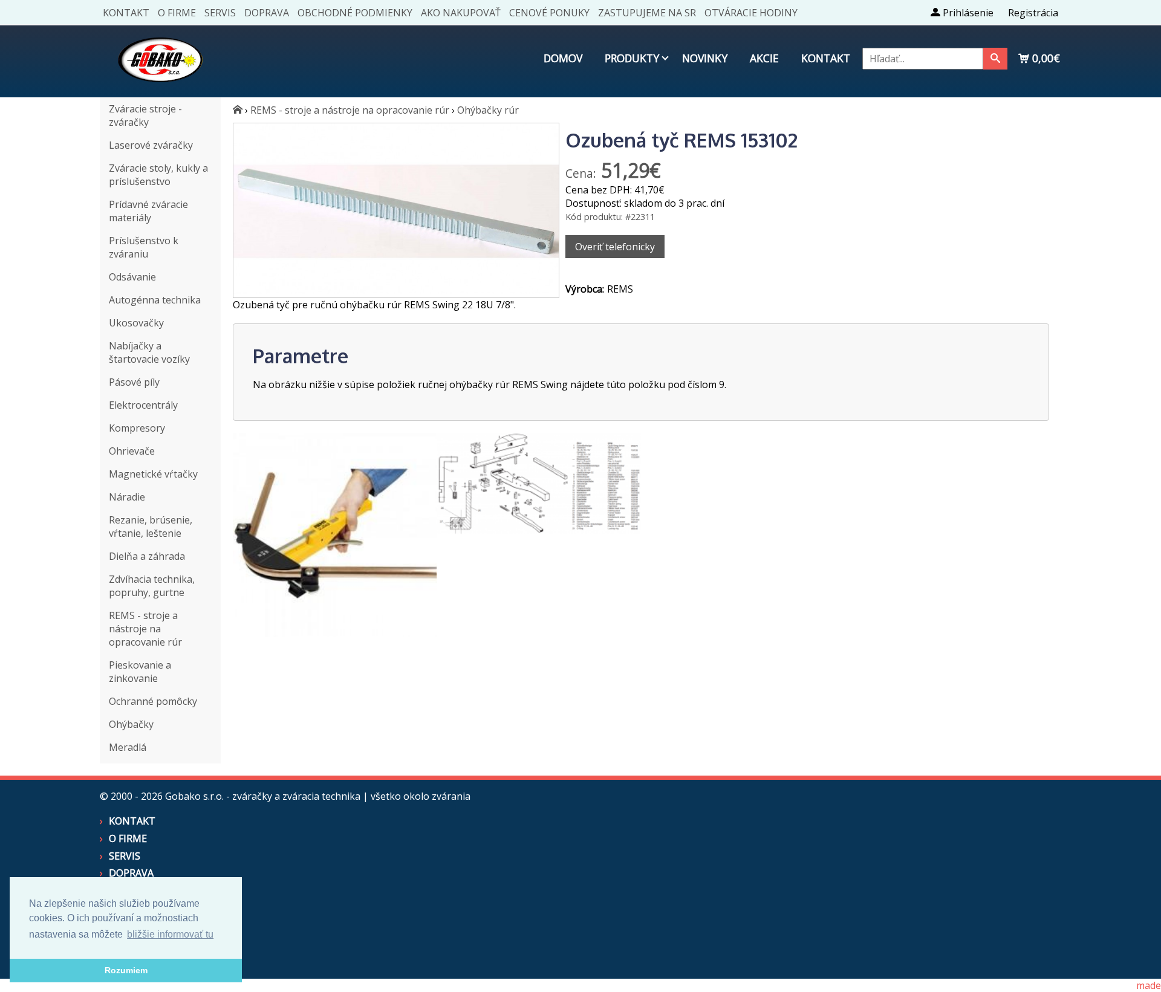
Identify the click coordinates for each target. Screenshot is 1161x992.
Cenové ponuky (549, 12)
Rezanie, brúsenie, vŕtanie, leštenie (150, 526)
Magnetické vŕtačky (153, 474)
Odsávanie (132, 277)
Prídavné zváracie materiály (148, 211)
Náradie (127, 497)
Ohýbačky (131, 724)
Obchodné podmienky (355, 12)
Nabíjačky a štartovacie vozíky (149, 352)
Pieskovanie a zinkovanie (140, 671)
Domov (563, 58)
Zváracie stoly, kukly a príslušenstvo (158, 174)
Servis (220, 12)
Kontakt (126, 12)
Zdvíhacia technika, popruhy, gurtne (152, 585)
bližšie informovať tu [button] (170, 934)
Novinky (704, 58)
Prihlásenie (967, 12)
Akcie (764, 58)
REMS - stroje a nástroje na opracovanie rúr (145, 629)
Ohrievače (132, 451)
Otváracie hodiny (751, 12)
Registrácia (1033, 12)
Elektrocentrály (143, 405)
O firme (177, 12)
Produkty (632, 58)
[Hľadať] (995, 59)
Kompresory (137, 428)
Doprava (266, 12)
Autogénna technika (155, 299)
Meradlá (127, 747)
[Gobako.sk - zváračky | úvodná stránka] (237, 110)
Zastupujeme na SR (647, 12)
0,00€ (1044, 58)
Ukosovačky (136, 322)
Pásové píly (134, 382)
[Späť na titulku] (160, 90)
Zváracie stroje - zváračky (145, 115)
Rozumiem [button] (126, 970)
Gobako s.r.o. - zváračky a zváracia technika (262, 796)
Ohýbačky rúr (488, 110)
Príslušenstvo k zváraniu (143, 247)
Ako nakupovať (461, 12)
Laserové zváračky (151, 145)
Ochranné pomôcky (153, 701)
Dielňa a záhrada (147, 556)
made (1148, 985)
